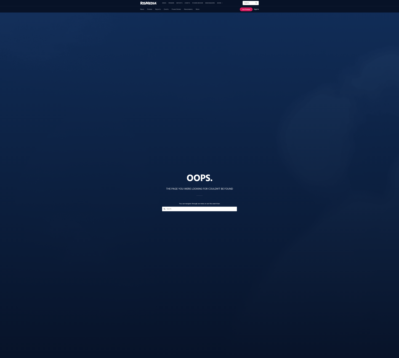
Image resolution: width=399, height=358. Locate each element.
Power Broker (197, 3)
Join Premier (246, 9)
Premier (171, 3)
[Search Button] (256, 3)
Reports (179, 3)
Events (187, 3)
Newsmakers (210, 3)
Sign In (256, 9)
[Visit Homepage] (149, 3)
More (219, 3)
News (164, 3)
